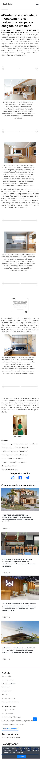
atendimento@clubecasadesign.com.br (17, 721)
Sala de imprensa (8, 698)
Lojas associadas (8, 680)
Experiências (7, 691)
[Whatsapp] (12, 479)
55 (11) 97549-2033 (8, 710)
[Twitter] (27, 479)
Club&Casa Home (8, 683)
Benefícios (6, 687)
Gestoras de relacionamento (13, 724)
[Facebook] (19, 479)
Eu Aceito (22, 756)
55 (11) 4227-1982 (7, 713)
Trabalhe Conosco (10, 729)
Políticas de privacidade (11, 737)
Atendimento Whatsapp (11, 717)
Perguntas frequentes (10, 702)
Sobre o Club (7, 676)
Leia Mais (6, 528)
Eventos (5, 694)
